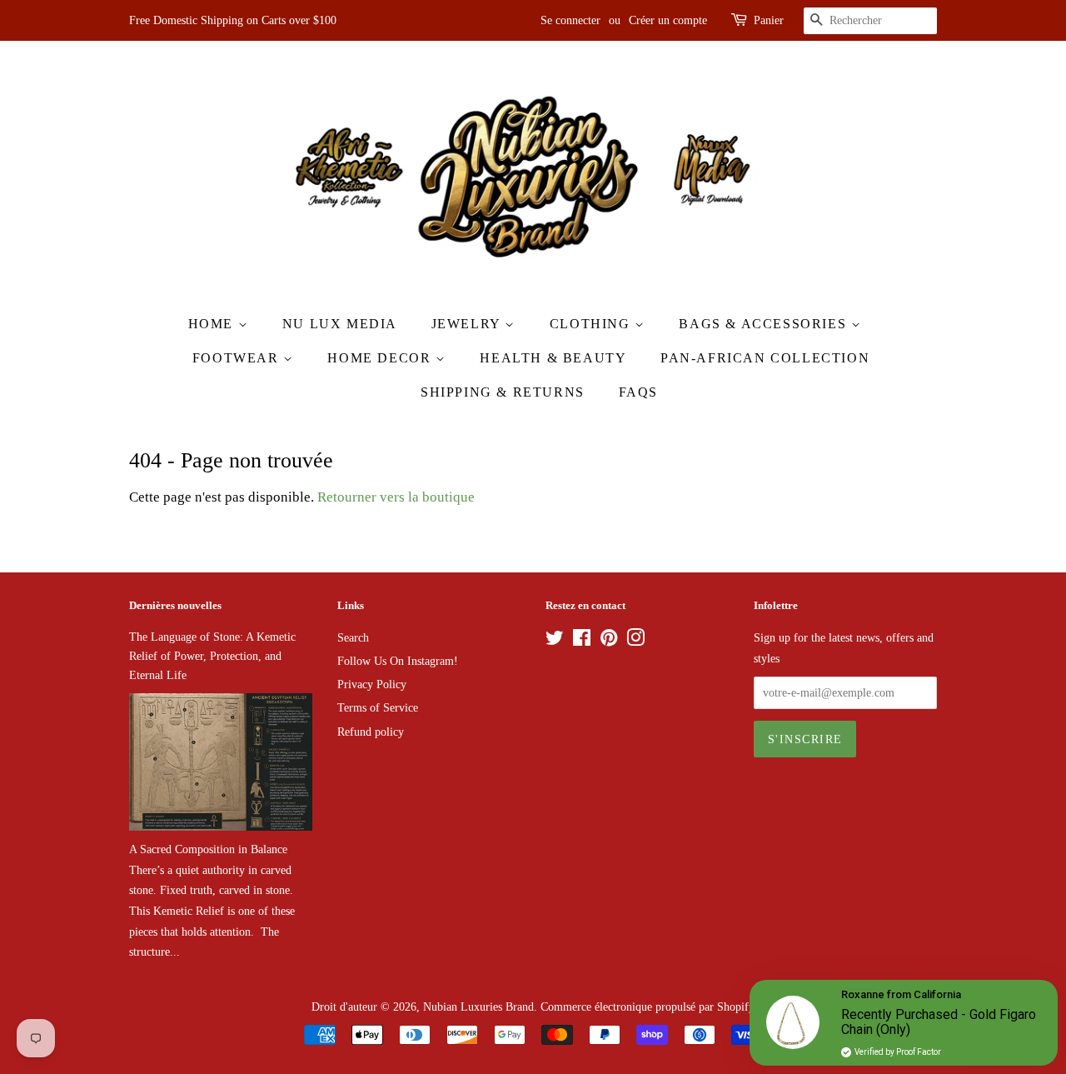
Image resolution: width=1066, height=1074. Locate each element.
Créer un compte (668, 20)
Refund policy (370, 731)
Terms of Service (377, 707)
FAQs (638, 392)
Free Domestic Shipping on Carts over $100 (232, 20)
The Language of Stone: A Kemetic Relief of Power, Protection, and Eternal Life (212, 656)
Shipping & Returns (503, 392)
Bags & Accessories (764, 324)
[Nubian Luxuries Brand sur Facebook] (581, 640)
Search (353, 637)
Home (213, 324)
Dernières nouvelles (175, 605)
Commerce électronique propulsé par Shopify (647, 1006)
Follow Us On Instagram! (397, 660)
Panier (769, 20)
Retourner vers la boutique (396, 497)
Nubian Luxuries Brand (478, 1006)
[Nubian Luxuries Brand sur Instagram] (635, 640)
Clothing (592, 324)
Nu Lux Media (339, 324)
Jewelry (468, 324)
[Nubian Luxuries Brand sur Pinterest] (609, 640)
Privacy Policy (371, 684)
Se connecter (570, 20)
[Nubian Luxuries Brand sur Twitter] (554, 640)
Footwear (237, 358)
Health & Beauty (553, 358)
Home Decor (381, 358)
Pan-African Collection (764, 358)
